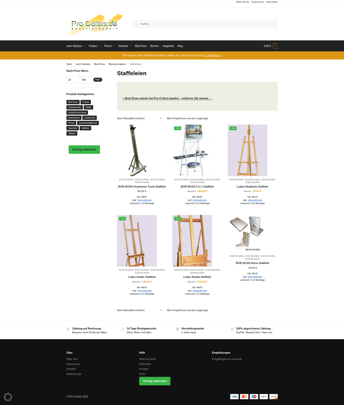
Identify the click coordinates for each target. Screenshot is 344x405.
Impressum (73, 364)
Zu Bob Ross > (212, 55)
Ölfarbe (71, 133)
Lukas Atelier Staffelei (142, 276)
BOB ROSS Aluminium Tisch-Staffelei (142, 186)
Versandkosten (144, 200)
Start (69, 64)
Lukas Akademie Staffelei (252, 186)
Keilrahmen (74, 117)
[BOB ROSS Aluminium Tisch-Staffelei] (142, 150)
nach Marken (82, 64)
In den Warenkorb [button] (142, 211)
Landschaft (89, 117)
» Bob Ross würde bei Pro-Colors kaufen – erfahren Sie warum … (167, 98)
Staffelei (85, 128)
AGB (142, 373)
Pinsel (71, 123)
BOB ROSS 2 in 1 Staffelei (197, 186)
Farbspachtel (74, 107)
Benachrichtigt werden (253, 288)
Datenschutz (73, 373)
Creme (85, 102)
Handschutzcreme (77, 112)
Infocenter (145, 364)
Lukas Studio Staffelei (197, 276)
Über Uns (72, 358)
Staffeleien (126, 180)
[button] (271, 46)
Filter (97, 79)
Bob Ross (99, 64)
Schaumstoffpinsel (88, 123)
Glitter (88, 107)
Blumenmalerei (117, 64)
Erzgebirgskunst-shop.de (227, 358)
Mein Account (147, 358)
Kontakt (70, 368)
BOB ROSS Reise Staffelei (252, 263)
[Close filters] (103, 71)
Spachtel (72, 128)
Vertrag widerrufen (84, 149)
